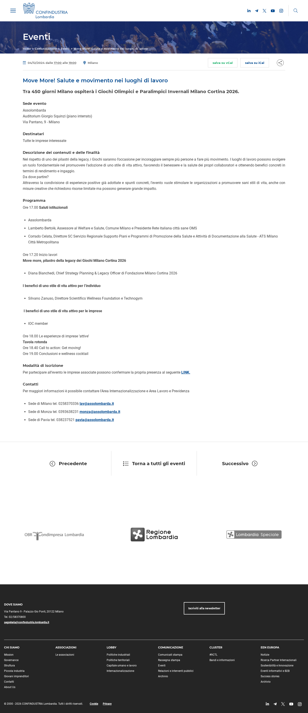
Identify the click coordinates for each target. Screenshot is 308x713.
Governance (11, 660)
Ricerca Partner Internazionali (279, 660)
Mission (9, 654)
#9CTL (213, 654)
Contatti (9, 681)
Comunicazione (46, 48)
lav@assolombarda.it (97, 403)
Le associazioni (64, 654)
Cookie (94, 703)
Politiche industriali (118, 654)
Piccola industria (14, 671)
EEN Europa (270, 647)
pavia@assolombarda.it (95, 420)
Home (27, 48)
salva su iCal (254, 63)
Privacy (107, 703)
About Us (9, 687)
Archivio (163, 676)
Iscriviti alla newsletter (204, 608)
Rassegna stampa (169, 660)
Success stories (270, 676)
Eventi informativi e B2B (275, 671)
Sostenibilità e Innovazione (277, 665)
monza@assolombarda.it (100, 412)
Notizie (265, 654)
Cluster (215, 647)
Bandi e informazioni (222, 660)
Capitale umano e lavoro (122, 665)
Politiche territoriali (118, 660)
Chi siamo (11, 647)
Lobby (111, 647)
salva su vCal (223, 63)
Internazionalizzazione (120, 671)
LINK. (185, 372)
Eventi (65, 48)
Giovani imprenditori (16, 676)
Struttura (9, 665)
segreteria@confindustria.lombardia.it (26, 622)
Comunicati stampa (170, 654)
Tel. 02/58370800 (15, 617)
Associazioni (65, 647)
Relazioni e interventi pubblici (175, 671)
